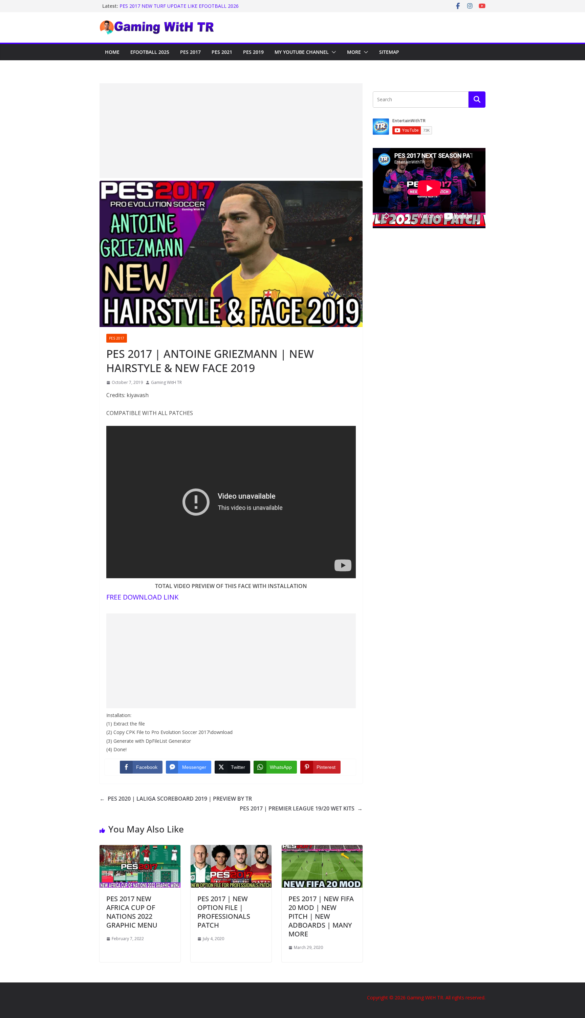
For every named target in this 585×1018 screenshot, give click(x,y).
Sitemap (389, 52)
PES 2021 (222, 52)
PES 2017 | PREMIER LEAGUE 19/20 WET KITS (301, 808)
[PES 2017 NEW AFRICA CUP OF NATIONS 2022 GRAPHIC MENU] (140, 849)
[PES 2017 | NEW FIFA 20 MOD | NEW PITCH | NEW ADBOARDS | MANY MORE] (322, 849)
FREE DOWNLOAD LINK (142, 597)
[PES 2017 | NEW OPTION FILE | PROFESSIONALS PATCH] (231, 849)
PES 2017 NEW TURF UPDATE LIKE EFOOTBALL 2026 (179, 6)
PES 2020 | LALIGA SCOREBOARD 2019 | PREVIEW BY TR (176, 798)
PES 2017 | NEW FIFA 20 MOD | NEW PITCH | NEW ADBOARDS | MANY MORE (321, 916)
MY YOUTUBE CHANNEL (302, 52)
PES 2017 (190, 52)
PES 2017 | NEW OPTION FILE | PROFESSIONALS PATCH (223, 912)
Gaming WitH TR (166, 382)
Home (112, 52)
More (354, 52)
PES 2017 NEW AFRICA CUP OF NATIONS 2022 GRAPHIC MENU (131, 912)
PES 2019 (253, 52)
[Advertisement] (231, 130)
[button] (332, 52)
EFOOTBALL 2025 (149, 52)
